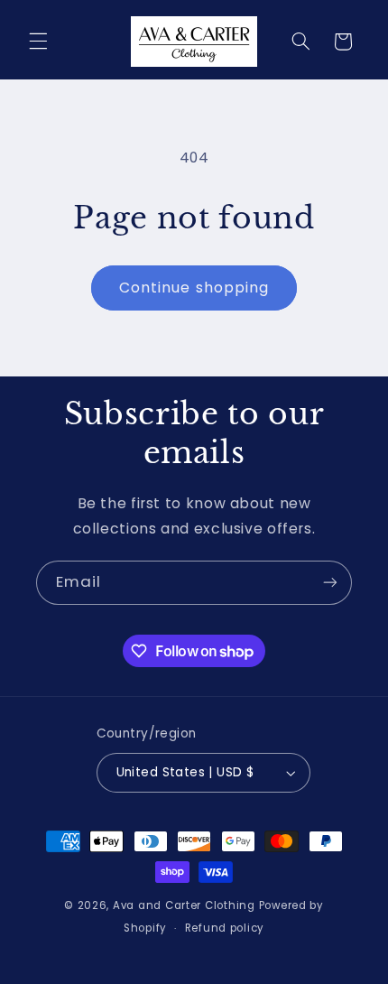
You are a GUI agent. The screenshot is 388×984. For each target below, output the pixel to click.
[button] (38, 41)
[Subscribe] (330, 583)
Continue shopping (194, 287)
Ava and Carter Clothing (184, 905)
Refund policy (225, 928)
